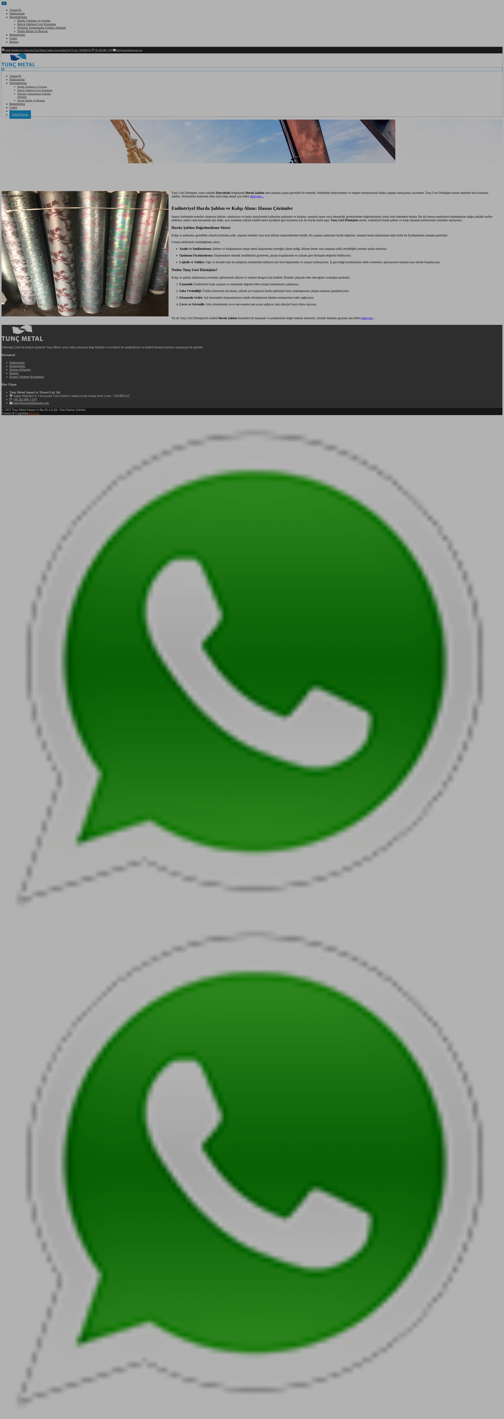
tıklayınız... (257, 196)
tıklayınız (367, 318)
